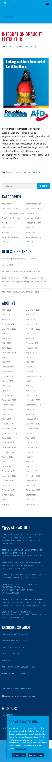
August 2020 (7, 381)
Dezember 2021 (9, 352)
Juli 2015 (6, 499)
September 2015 (33, 494)
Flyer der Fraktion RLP (13, 673)
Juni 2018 (30, 433)
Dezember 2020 (9, 371)
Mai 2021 (6, 362)
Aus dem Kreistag (10, 208)
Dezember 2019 (9, 400)
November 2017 (33, 447)
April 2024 (6, 319)
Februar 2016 (8, 490)
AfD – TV (6, 660)
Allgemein (6, 203)
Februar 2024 (8, 324)
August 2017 (7, 457)
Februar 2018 (8, 442)
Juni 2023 (30, 333)
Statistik (29, 227)
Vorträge (6, 241)
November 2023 (33, 329)
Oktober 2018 (32, 428)
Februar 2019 (32, 419)
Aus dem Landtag (34, 208)
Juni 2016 (6, 485)
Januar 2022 (31, 348)
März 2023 (6, 343)
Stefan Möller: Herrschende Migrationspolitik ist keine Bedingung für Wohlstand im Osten (24, 615)
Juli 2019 (30, 409)
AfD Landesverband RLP (14, 640)
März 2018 (30, 438)
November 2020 (33, 371)
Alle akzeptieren (19, 755)
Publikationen (8, 227)
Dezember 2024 (33, 310)
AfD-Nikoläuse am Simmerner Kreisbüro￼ (21, 271)
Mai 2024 (30, 314)
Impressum (7, 715)
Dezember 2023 (9, 329)
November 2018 (9, 428)
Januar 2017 (31, 471)
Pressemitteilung (33, 222)
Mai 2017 (30, 461)
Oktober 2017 (8, 452)
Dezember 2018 (33, 423)
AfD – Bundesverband (13, 647)
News (4, 222)
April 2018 (6, 438)
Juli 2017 (30, 457)
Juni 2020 (6, 385)
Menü (47, 3)
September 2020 (33, 376)
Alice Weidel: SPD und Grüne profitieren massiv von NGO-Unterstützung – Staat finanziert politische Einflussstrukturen (24, 602)
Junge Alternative (11, 654)
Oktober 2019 (8, 404)
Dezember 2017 (9, 447)
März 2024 (30, 319)
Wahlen (37, 172)
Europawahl (31, 213)
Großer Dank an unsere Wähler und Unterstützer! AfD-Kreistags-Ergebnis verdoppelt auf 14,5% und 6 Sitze (25, 282)
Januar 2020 (31, 395)
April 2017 (6, 466)
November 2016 (33, 476)
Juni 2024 (6, 314)
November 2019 (33, 400)
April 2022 (6, 348)
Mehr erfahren (20, 748)
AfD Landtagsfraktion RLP (15, 634)
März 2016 (30, 485)
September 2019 (33, 404)
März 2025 (6, 310)
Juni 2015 (30, 499)
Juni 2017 (6, 461)
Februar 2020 (8, 395)
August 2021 (31, 352)
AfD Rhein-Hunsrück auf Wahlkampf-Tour (20, 291)
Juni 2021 (30, 357)
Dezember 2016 (9, 476)
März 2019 (6, 419)
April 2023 (30, 338)
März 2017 (30, 466)
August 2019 (7, 409)
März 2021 (30, 362)
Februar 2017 (8, 471)
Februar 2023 (32, 343)
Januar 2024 (31, 324)
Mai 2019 (6, 414)
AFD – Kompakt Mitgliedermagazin (19, 667)
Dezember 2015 (33, 490)
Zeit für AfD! (7, 265)
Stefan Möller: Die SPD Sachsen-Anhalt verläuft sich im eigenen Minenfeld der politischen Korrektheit (22, 565)
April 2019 (30, 414)
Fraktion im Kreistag (11, 218)
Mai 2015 (6, 504)
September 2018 (9, 433)
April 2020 (6, 390)
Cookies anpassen (36, 755)
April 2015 (30, 504)
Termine (5, 232)
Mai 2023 (6, 338)
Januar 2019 (7, 423)
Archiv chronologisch (35, 203)
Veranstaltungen (33, 237)
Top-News (26, 172)
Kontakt (6, 728)
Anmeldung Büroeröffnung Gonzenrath (19, 258)
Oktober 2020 (8, 376)
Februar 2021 (8, 366)
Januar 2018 (31, 442)
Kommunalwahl (33, 218)
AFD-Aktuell (21, 527)
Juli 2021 (6, 357)
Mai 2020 (30, 385)
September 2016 (33, 480)
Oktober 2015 (8, 494)
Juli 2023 (6, 333)
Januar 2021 (31, 366)
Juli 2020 (30, 381)
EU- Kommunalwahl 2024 (13, 213)
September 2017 (33, 452)
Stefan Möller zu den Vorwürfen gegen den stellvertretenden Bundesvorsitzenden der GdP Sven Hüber (23, 553)
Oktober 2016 (8, 480)
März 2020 (30, 390)
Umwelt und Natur (10, 237)
